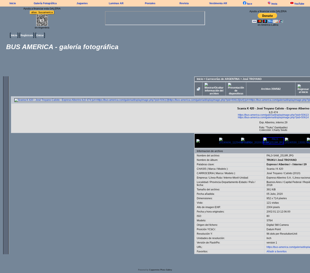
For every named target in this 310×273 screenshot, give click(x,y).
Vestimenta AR (218, 3)
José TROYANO (252, 79)
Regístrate (26, 35)
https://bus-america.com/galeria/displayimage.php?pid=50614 (273, 117)
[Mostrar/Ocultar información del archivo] (214, 89)
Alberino (284, 164)
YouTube (299, 3)
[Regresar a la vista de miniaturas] (198, 89)
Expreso (272, 164)
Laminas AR (116, 3)
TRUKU (271, 160)
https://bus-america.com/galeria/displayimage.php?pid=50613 (273, 114)
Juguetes (82, 3)
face (249, 3)
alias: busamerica (42, 12)
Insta (274, 3)
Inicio (12, 3)
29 (305, 164)
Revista (184, 3)
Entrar (40, 35)
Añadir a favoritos (277, 251)
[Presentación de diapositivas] (236, 89)
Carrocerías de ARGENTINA (223, 79)
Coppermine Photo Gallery (160, 270)
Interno (297, 164)
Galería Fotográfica (45, 3)
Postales (150, 3)
